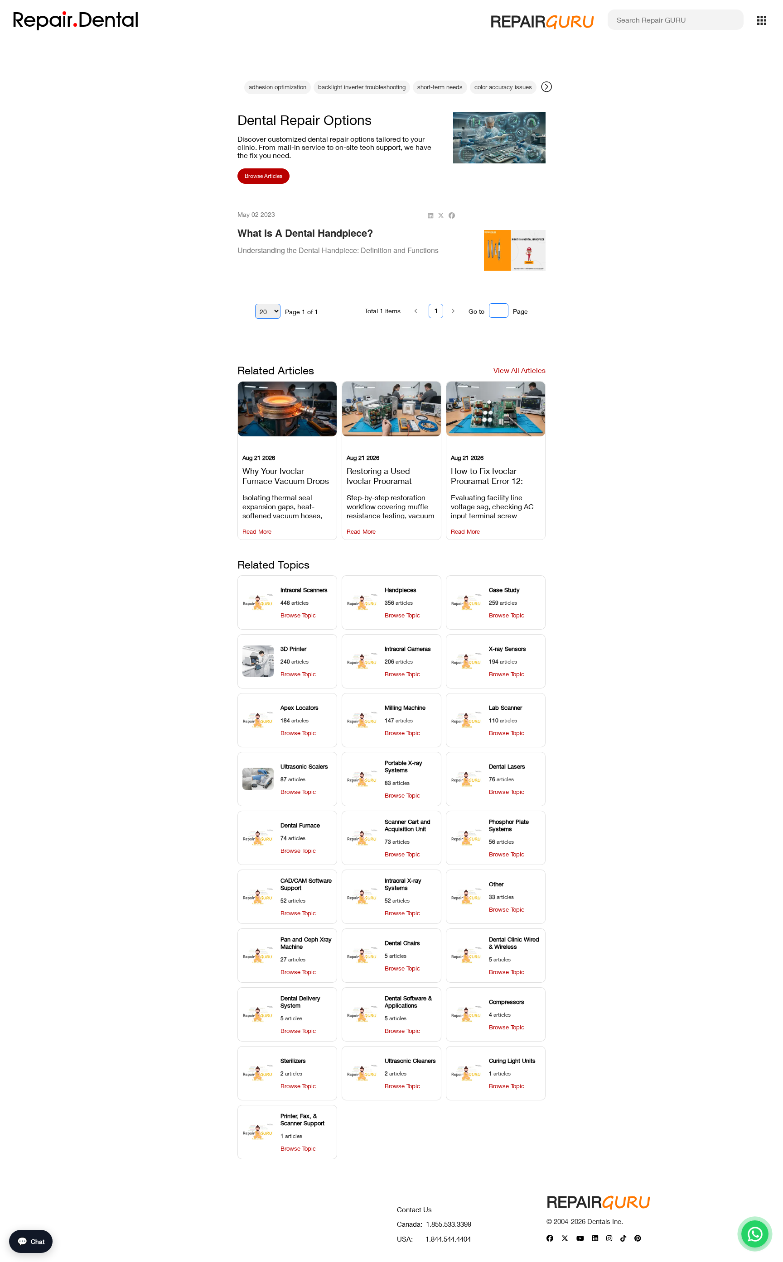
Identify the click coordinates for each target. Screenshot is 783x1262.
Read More (256, 531)
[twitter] (441, 215)
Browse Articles (263, 175)
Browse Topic (298, 615)
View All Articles (519, 370)
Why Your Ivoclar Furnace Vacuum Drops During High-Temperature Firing (285, 475)
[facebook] (452, 215)
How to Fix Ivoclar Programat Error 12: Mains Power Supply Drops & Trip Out (489, 475)
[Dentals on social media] (549, 1238)
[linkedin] (430, 215)
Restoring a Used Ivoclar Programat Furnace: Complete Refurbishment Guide (386, 475)
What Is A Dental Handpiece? (305, 232)
